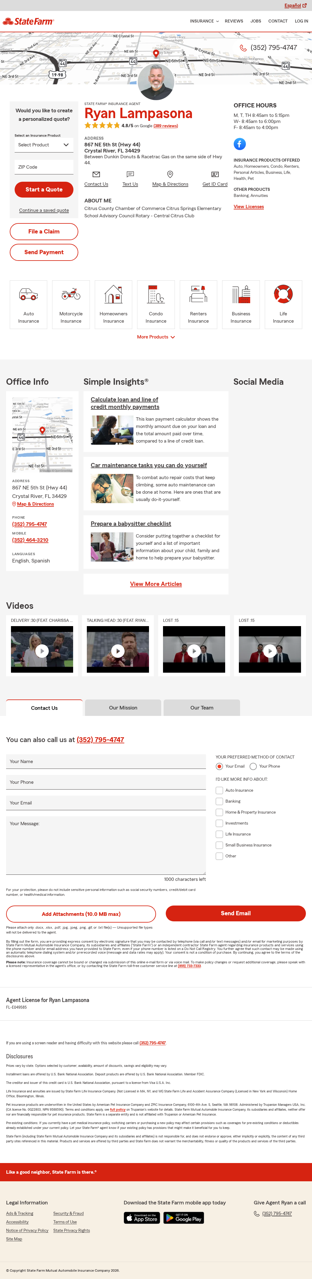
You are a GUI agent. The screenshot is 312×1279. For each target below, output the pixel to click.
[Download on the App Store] (142, 1218)
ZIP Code (27, 167)
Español (293, 5)
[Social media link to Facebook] (240, 144)
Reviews (234, 21)
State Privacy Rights (71, 1230)
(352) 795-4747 (29, 524)
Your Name (21, 761)
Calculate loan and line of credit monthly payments (125, 403)
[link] (28, 21)
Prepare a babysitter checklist (131, 524)
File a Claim (44, 232)
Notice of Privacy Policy (27, 1230)
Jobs (255, 21)
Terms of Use (65, 1222)
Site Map (14, 1239)
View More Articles (156, 584)
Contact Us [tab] (44, 708)
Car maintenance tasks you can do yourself (149, 465)
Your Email (21, 803)
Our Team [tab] (202, 707)
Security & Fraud (68, 1213)
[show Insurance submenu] (216, 21)
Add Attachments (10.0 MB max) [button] (81, 914)
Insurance (202, 21)
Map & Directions (35, 504)
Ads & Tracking (19, 1213)
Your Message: (25, 823)
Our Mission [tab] (123, 707)
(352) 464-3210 (30, 540)
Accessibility (17, 1222)
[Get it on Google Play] (183, 1218)
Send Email (236, 913)
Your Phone (22, 782)
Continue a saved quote (44, 210)
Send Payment (44, 252)
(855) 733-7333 (189, 966)
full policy (118, 1109)
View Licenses (249, 206)
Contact (278, 21)
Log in (301, 21)
